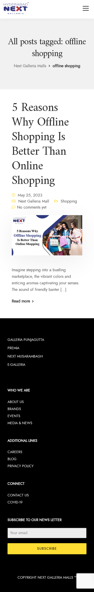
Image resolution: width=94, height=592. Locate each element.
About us (16, 402)
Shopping (69, 201)
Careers (15, 452)
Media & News (20, 423)
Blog (12, 459)
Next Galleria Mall (33, 201)
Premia (13, 348)
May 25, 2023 (30, 195)
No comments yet (31, 207)
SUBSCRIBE (47, 548)
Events (14, 416)
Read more (21, 301)
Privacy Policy (21, 466)
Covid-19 (15, 502)
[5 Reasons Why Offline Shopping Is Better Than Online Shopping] (47, 239)
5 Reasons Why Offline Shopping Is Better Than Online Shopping (40, 144)
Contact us (18, 495)
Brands (14, 409)
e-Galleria (16, 364)
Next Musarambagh (25, 356)
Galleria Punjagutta (26, 339)
